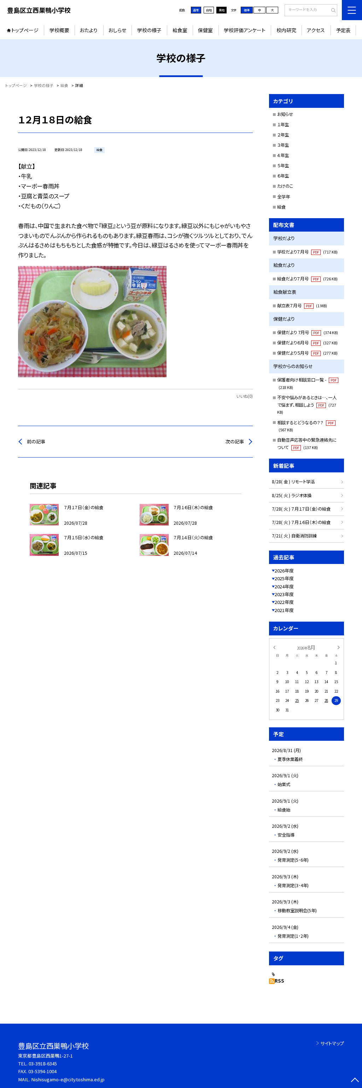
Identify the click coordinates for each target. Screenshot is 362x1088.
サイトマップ (332, 1043)
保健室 (205, 30)
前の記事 (36, 441)
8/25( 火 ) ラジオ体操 (291, 495)
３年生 (283, 145)
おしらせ (117, 30)
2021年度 (284, 610)
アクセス (316, 30)
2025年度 (284, 578)
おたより (89, 30)
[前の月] (274, 647)
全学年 (283, 196)
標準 (247, 10)
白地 (209, 10)
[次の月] (339, 647)
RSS (279, 980)
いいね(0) (244, 396)
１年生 (283, 124)
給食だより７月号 (307, 278)
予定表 (343, 30)
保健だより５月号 (307, 353)
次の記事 (235, 441)
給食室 (180, 30)
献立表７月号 (302, 305)
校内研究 (286, 30)
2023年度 (284, 594)
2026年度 (284, 570)
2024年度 (284, 586)
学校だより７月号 (307, 252)
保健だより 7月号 (307, 332)
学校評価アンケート (244, 30)
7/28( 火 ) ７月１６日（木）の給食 (301, 522)
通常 (196, 10)
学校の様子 (149, 30)
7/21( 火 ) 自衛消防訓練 (294, 536)
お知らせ (285, 114)
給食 (281, 207)
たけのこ (285, 186)
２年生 (283, 135)
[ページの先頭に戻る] (355, 1081)
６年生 (283, 176)
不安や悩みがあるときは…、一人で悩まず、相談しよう (307, 404)
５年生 (283, 165)
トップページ (25, 30)
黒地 (221, 10)
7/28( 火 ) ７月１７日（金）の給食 (301, 509)
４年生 (283, 155)
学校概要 (59, 30)
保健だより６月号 (307, 342)
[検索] (331, 10)
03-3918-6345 (43, 1063)
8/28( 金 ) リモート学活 (293, 481)
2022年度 (284, 602)
